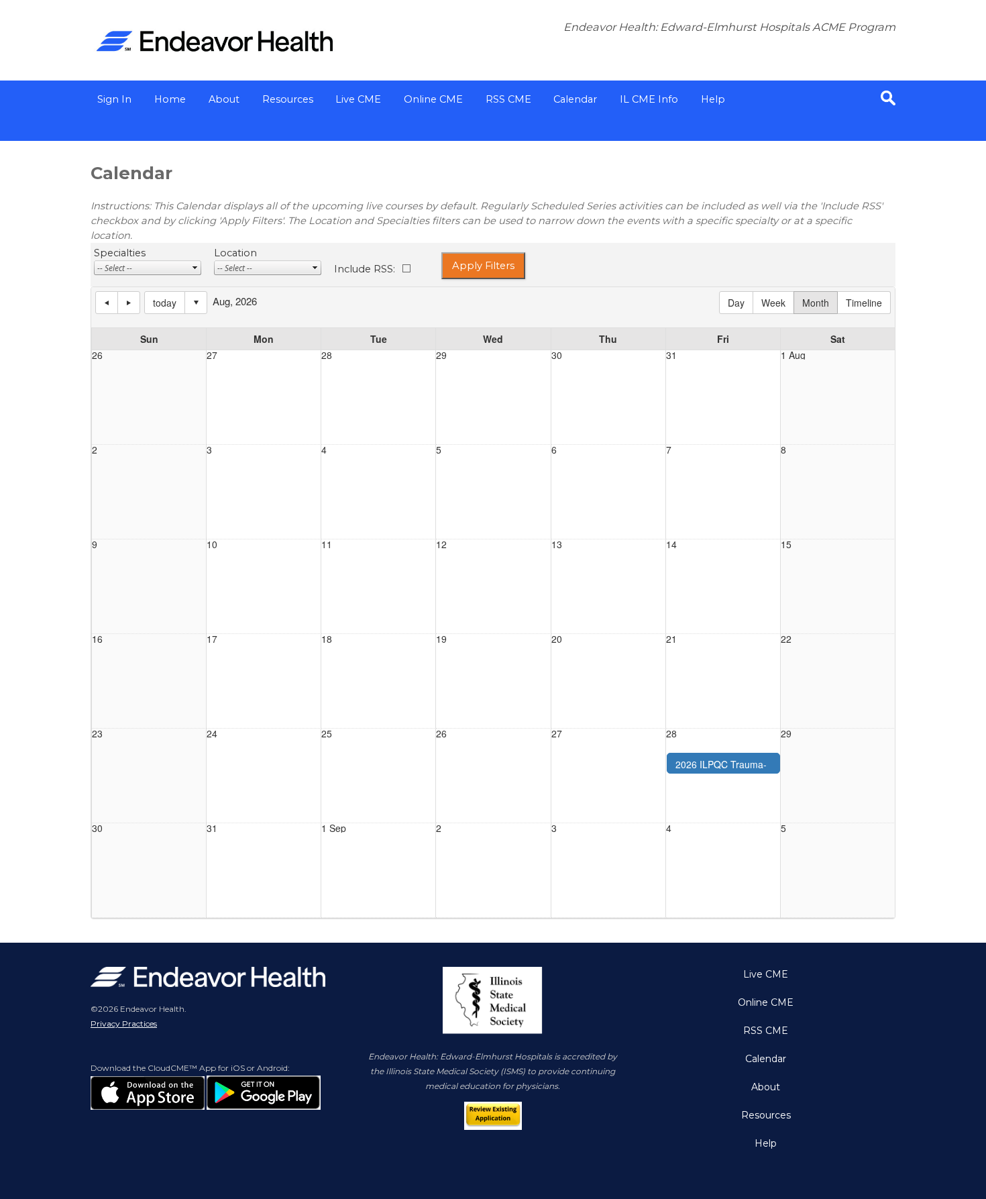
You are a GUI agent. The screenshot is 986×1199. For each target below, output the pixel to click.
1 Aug (793, 355)
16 (97, 638)
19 (441, 638)
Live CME (358, 99)
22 (786, 638)
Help (713, 99)
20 (556, 638)
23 (97, 733)
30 (556, 355)
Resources (287, 99)
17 (212, 638)
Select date (195, 302)
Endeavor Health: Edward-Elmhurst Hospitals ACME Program (729, 27)
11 (326, 544)
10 (212, 544)
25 (326, 733)
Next (128, 302)
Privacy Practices (124, 1024)
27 (212, 355)
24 (212, 733)
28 (326, 355)
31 (671, 355)
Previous (106, 302)
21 (671, 638)
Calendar (575, 99)
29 (441, 355)
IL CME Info (649, 99)
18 (326, 638)
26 (97, 355)
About (224, 99)
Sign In (114, 99)
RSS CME (508, 99)
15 (786, 544)
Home (170, 99)
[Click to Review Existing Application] (493, 1124)
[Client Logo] (214, 64)
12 (441, 544)
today (164, 302)
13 (556, 544)
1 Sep (333, 828)
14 (671, 544)
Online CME (433, 99)
